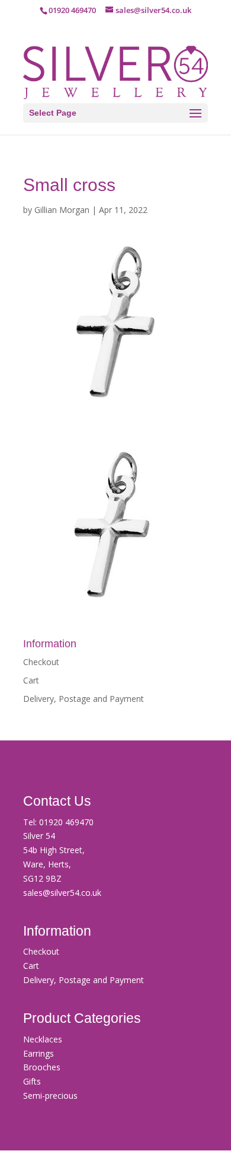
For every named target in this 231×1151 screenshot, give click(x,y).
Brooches (41, 1067)
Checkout (41, 661)
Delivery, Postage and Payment (83, 698)
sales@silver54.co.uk (62, 892)
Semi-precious (50, 1095)
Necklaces (42, 1039)
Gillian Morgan (61, 209)
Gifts (32, 1081)
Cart (31, 680)
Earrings (38, 1053)
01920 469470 (66, 822)
